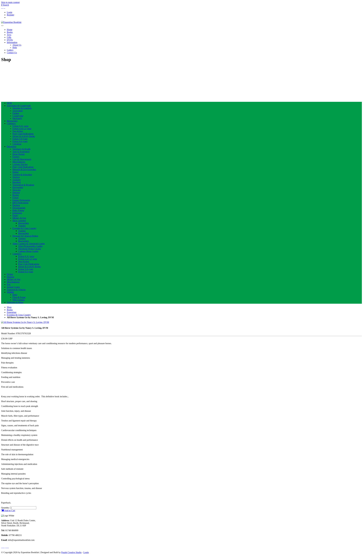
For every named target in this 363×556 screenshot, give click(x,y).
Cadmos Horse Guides (28, 251)
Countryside (17, 116)
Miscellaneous (18, 162)
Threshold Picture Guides (29, 248)
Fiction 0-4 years (20, 141)
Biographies (12, 121)
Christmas (16, 144)
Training (22, 225)
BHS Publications (20, 202)
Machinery (17, 118)
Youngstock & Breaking (23, 185)
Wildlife (10, 292)
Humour (16, 192)
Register (10, 15)
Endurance (17, 213)
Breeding (16, 182)
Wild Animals (18, 300)
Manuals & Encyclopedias (24, 169)
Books (10, 32)
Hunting (16, 205)
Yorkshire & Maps (15, 302)
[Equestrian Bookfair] (11, 22)
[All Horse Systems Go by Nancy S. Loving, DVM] (25, 322)
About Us (16, 45)
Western (16, 177)
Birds (14, 294)
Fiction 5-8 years (20, 139)
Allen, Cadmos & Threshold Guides (28, 243)
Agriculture (17, 110)
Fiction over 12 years (21, 128)
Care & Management (21, 159)
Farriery (16, 156)
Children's (11, 123)
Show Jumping (19, 220)
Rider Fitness (18, 210)
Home (9, 29)
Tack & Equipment (20, 151)
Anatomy (16, 179)
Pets (8, 284)
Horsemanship (18, 208)
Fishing (15, 113)
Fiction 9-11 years (20, 126)
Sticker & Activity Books (23, 136)
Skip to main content (10, 2)
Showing (16, 190)
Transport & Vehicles (16, 289)
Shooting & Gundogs (22, 108)
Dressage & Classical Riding (25, 236)
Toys (9, 35)
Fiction (15, 197)
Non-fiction (17, 131)
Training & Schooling (22, 174)
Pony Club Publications (23, 133)
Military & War (19, 218)
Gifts (9, 37)
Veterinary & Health (21, 149)
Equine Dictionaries (21, 200)
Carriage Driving (20, 164)
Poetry (15, 215)
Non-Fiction (23, 261)
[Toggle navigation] (2, 25)
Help (14, 47)
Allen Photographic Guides (30, 246)
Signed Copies (13, 287)
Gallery (10, 50)
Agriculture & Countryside (19, 105)
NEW (9, 103)
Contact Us (12, 52)
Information (12, 42)
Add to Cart (9, 510)
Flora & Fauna (19, 297)
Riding (15, 172)
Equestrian (11, 146)
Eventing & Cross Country (24, 228)
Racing (15, 195)
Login (9, 12)
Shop (9, 307)
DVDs (10, 40)
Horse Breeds (18, 154)
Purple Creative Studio (71, 552)
